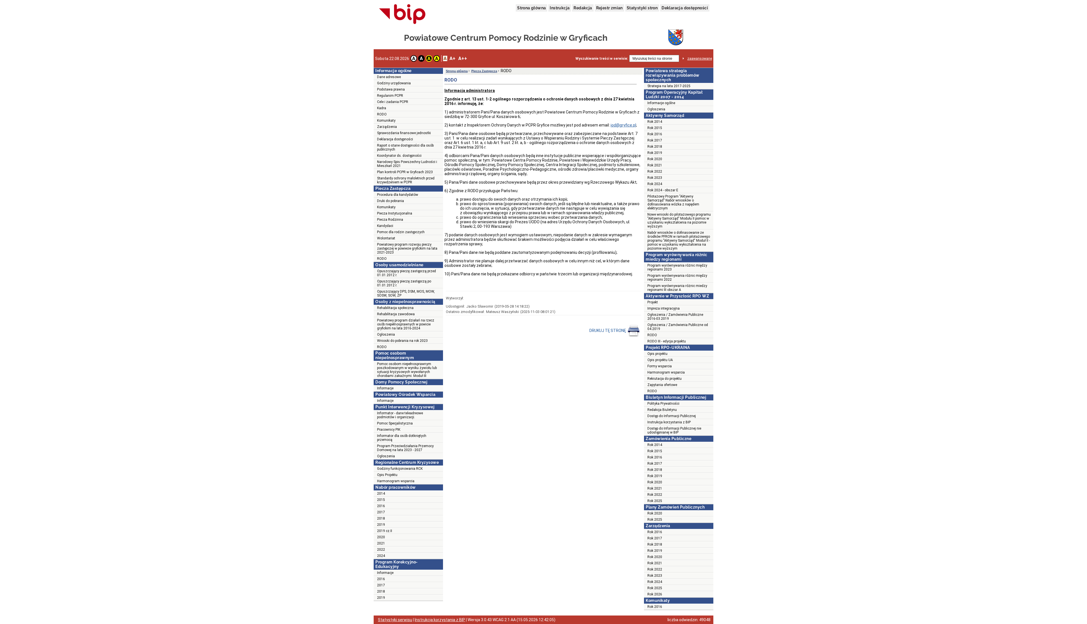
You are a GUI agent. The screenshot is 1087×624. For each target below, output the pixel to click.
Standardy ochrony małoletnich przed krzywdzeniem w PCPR (406, 180)
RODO (382, 114)
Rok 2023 (654, 178)
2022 (381, 550)
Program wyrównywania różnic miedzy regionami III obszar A (677, 288)
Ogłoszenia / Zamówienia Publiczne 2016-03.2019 (675, 317)
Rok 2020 (654, 159)
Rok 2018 (654, 147)
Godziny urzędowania (394, 83)
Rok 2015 (654, 128)
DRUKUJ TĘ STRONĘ (608, 330)
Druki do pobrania (390, 201)
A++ (462, 58)
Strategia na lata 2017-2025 (668, 86)
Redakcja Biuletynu (662, 410)
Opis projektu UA (660, 360)
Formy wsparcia (659, 366)
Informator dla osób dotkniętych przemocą (401, 438)
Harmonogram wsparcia (395, 481)
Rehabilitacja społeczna (395, 308)
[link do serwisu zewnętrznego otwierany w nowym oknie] (402, 14)
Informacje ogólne (661, 103)
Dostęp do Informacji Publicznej (671, 416)
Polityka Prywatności (663, 404)
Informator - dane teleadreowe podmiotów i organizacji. (400, 415)
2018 (381, 518)
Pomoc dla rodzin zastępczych (401, 232)
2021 (381, 543)
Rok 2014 (654, 122)
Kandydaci (385, 226)
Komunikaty (386, 121)
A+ (452, 58)
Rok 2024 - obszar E (662, 190)
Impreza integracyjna (663, 308)
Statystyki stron (642, 8)
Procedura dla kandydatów (397, 195)
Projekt (652, 302)
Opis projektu (657, 354)
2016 (381, 506)
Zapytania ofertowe (662, 385)
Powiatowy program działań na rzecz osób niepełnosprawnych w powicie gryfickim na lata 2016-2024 (405, 324)
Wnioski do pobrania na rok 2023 (402, 341)
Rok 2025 (654, 501)
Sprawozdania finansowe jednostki (404, 133)
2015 (381, 500)
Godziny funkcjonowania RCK (400, 469)
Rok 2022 (654, 171)
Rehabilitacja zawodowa (396, 314)
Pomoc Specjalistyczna (395, 423)
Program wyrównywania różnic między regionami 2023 (677, 267)
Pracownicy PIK (388, 430)
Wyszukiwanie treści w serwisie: (601, 59)
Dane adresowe (389, 77)
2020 (381, 537)
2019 (381, 525)
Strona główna (531, 8)
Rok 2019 (654, 153)
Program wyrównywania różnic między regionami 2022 (677, 278)
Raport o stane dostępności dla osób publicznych (405, 147)
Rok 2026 (654, 594)
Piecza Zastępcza (484, 71)
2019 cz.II (384, 531)
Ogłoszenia (386, 334)
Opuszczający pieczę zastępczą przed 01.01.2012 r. (406, 273)
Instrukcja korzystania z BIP (669, 422)
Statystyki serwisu (395, 619)
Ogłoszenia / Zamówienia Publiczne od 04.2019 (677, 327)
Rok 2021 (654, 165)
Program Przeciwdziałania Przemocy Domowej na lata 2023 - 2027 (405, 448)
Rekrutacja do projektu (664, 379)
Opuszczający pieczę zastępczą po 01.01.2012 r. (404, 283)
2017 (381, 512)
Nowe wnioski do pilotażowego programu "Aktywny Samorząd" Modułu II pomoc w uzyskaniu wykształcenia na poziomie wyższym (679, 220)
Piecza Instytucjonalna (394, 213)
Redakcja (583, 8)
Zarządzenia (387, 127)
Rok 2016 (654, 134)
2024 (381, 556)
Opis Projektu (387, 475)
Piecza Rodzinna (390, 220)
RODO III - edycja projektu (666, 341)
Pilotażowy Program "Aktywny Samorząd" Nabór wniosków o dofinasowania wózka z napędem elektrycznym (673, 202)
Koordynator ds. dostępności (399, 156)
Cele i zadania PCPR (392, 102)
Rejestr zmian (609, 8)
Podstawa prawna (391, 89)
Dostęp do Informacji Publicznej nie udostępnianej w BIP (674, 430)
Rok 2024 (654, 184)
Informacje (385, 388)
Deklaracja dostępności (685, 8)
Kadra (381, 108)
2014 (381, 494)
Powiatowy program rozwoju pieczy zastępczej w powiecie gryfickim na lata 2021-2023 (407, 248)
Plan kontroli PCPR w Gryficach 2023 (405, 172)
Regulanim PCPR (390, 96)
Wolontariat (386, 238)
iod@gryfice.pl (623, 125)
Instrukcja (560, 8)
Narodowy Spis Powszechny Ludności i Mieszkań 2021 (407, 164)
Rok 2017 (654, 140)
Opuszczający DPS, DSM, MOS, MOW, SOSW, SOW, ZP (406, 293)
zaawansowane (699, 59)
